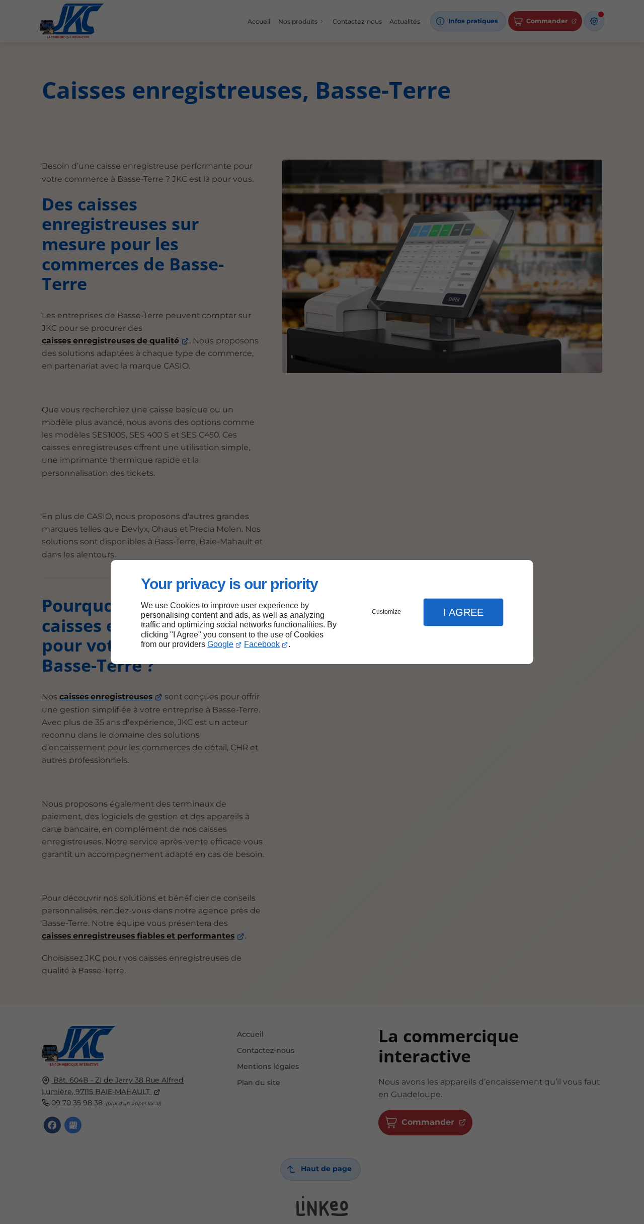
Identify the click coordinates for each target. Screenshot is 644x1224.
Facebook (262, 644)
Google (220, 644)
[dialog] (322, 612)
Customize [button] (386, 611)
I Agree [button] (463, 612)
